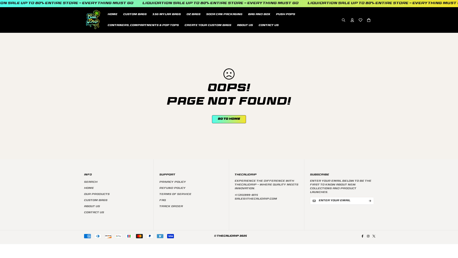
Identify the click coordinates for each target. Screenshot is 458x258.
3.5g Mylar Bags (166, 14)
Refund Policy (172, 188)
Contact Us (269, 25)
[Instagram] (368, 236)
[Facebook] (362, 236)
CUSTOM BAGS (135, 14)
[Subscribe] (370, 201)
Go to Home (229, 119)
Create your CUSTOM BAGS (208, 25)
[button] (369, 20)
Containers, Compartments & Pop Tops (143, 25)
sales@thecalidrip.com (256, 199)
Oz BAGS (194, 14)
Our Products (97, 194)
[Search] (343, 20)
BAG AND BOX (259, 14)
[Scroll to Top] (451, 238)
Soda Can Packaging (224, 14)
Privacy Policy (172, 182)
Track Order (171, 206)
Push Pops (285, 14)
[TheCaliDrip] (93, 20)
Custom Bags (96, 200)
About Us (245, 25)
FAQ (162, 200)
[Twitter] (373, 236)
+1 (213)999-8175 (246, 195)
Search (91, 182)
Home (113, 14)
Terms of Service (175, 194)
